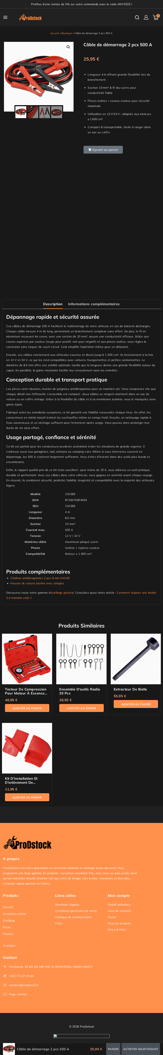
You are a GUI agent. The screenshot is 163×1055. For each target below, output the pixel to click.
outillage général (62, 592)
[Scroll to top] (153, 1033)
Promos (8, 934)
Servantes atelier (14, 914)
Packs (7, 927)
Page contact (18, 994)
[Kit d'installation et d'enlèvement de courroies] (27, 748)
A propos (9, 945)
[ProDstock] (31, 17)
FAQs (59, 923)
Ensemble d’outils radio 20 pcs (79, 691)
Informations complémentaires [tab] (94, 304)
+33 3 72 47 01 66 (21, 976)
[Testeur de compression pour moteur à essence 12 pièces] (27, 659)
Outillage (9, 920)
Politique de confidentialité (73, 917)
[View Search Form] (137, 17)
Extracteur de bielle (130, 689)
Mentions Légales (67, 904)
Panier (112, 917)
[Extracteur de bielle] (136, 659)
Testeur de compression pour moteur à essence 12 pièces (25, 693)
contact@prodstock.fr (23, 985)
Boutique (67, 33)
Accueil (54, 33)
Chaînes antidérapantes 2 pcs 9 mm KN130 (40, 578)
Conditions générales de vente (76, 911)
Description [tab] (53, 304)
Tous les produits (119, 923)
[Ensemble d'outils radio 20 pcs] (81, 659)
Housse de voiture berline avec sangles (37, 583)
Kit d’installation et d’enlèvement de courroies (21, 782)
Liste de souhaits (119, 911)
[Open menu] (5, 17)
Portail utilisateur (119, 904)
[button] (68, 47)
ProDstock (87, 1026)
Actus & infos (117, 929)
